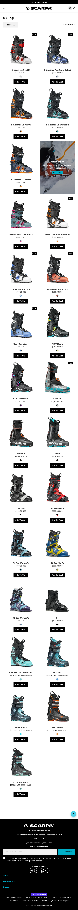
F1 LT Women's (20, 782)
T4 (57, 618)
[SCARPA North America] (39, 8)
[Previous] (6, 2)
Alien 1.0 (21, 453)
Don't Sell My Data (49, 901)
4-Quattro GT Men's (21, 179)
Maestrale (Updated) (57, 289)
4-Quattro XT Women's (20, 673)
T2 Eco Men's (57, 563)
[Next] (72, 2)
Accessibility (25, 901)
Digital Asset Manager (15, 898)
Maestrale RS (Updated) (57, 234)
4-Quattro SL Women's (57, 125)
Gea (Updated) (20, 344)
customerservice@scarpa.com (40, 843)
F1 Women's (21, 727)
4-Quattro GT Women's (21, 234)
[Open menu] (3, 8)
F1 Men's (57, 673)
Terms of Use (13, 901)
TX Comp (20, 508)
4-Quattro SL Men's (21, 125)
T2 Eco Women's (21, 618)
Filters (9, 25)
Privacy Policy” (34, 858)
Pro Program (31, 898)
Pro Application (44, 898)
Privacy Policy (65, 898)
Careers (55, 898)
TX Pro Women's (20, 563)
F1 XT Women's (20, 399)
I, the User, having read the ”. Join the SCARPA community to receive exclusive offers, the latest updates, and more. (39, 859)
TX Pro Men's (57, 508)
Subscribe (68, 852)
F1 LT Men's (57, 727)
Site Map (36, 901)
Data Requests (64, 901)
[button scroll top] (73, 814)
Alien (57, 453)
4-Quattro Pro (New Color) (57, 70)
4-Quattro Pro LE (21, 70)
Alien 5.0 (57, 399)
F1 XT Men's (57, 344)
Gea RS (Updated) (21, 289)
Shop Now (57, 173)
